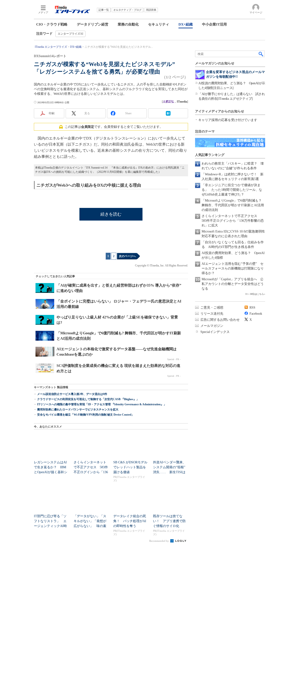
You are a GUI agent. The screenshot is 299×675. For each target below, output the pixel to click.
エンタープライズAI (70, 33)
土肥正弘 (168, 101)
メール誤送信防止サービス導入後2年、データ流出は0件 (72, 394)
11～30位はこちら (254, 294)
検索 (261, 54)
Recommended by (159, 540)
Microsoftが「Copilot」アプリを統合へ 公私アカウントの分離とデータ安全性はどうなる (233, 283)
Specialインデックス (215, 332)
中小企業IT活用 (214, 24)
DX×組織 (185, 24)
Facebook (255, 313)
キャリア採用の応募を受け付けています (227, 120)
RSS (252, 307)
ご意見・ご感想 (211, 307)
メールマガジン (211, 326)
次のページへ (127, 256)
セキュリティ (158, 24)
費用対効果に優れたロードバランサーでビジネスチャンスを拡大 (77, 409)
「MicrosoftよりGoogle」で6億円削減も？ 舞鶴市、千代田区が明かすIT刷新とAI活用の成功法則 (233, 205)
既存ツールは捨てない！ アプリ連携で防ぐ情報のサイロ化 (169, 521)
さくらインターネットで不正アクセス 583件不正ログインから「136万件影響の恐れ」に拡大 (233, 220)
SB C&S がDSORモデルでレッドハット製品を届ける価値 (130, 467)
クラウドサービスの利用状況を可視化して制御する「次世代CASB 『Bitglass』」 (88, 399)
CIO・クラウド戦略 (52, 24)
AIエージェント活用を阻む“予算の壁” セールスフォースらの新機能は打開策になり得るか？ (233, 268)
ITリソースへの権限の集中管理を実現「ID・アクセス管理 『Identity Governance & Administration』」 (101, 404)
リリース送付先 (211, 313)
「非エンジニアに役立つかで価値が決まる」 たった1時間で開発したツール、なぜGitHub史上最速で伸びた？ (232, 189)
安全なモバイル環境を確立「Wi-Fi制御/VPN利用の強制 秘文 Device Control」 (85, 414)
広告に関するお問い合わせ (220, 319)
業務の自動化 (128, 24)
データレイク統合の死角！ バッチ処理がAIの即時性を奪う (129, 521)
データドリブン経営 (92, 24)
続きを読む (110, 214)
